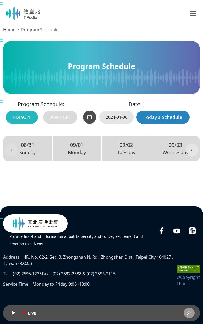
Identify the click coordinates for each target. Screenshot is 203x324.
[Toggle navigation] (193, 13)
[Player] (101, 313)
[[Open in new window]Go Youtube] (176, 231)
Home (9, 30)
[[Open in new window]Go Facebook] (161, 231)
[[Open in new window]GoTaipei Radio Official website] (35, 223)
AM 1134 (60, 117)
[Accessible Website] (188, 268)
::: (1, 3)
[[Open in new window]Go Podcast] (192, 231)
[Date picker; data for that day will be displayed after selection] (89, 117)
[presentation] (11, 150)
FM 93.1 (21, 117)
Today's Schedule (163, 117)
